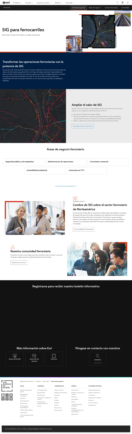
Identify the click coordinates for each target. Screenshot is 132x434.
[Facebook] (3, 395)
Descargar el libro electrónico (82, 126)
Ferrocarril (7, 8)
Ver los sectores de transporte (65, 186)
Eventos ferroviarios (111, 7)
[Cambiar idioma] (122, 2)
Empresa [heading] (73, 386)
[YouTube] (11, 398)
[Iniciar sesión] (128, 2)
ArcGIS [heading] (22, 386)
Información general (78, 7)
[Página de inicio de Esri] (6, 2)
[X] (7, 395)
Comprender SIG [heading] (59, 386)
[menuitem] (27, 391)
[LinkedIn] (11, 395)
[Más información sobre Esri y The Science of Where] (7, 386)
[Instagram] (7, 398)
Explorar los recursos (19, 262)
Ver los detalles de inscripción (83, 229)
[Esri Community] (3, 398)
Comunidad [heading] (40, 386)
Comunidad (125, 7)
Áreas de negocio (94, 7)
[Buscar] (117, 2)
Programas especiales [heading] (95, 386)
